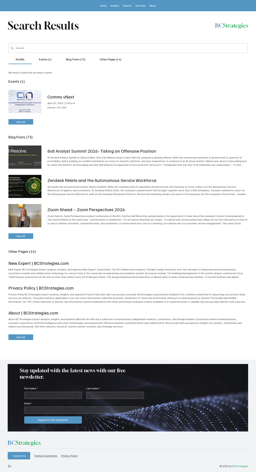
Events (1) (16, 81)
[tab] (20, 59)
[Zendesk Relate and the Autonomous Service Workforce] (24, 186)
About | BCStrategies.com (33, 312)
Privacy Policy (69, 455)
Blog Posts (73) (20, 136)
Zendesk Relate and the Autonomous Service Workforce (101, 180)
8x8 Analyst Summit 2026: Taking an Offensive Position (101, 151)
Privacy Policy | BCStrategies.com (41, 287)
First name (31, 388)
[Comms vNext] (24, 101)
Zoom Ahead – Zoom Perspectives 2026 (86, 209)
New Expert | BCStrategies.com (38, 263)
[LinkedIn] (9, 466)
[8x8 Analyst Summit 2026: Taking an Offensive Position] (24, 157)
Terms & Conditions (45, 455)
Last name (93, 388)
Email (28, 403)
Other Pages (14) (22, 251)
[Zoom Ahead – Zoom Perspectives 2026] (24, 215)
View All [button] (20, 121)
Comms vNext (60, 96)
